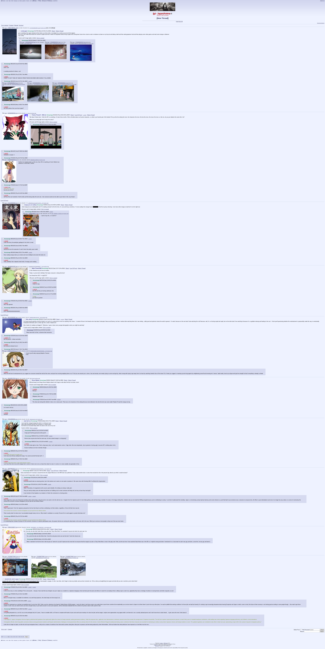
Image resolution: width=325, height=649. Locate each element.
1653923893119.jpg (40, 557)
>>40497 (6, 303)
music (27, 0)
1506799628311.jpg (12, 468)
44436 (26, 252)
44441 (25, 74)
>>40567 (6, 372)
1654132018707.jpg (10, 557)
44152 (48, 330)
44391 (54, 394)
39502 (61, 380)
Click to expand (40, 38)
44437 (25, 369)
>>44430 (6, 241)
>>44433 (30, 238)
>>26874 (6, 187)
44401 (25, 587)
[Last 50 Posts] (78, 115)
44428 (25, 405)
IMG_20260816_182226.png (57, 213)
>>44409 (49, 484)
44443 (26, 81)
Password (307, 629)
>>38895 (6, 338)
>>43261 (6, 66)
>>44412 (6, 453)
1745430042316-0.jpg (30, 42)
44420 (49, 539)
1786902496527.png (33, 213)
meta (20, 0)
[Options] (322, 0)
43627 (54, 124)
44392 (54, 399)
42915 (49, 31)
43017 (40, 579)
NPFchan (165, 643)
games (24, 0)
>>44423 (50, 436)
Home (3, 0)
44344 (54, 294)
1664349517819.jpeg (13, 378)
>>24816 (26, 486)
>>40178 (34, 289)
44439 (25, 258)
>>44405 (34, 587)
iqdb (31, 43)
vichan (161, 643)
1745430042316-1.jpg (55, 42)
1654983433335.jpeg (13, 266)
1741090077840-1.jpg (41, 556)
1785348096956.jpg (12, 419)
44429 (25, 410)
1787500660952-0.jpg (12, 83)
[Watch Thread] (59, 31)
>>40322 (6, 153)
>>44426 (50, 441)
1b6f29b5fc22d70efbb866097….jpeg (36, 266)
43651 (25, 63)
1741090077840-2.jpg (70, 556)
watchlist (55, 0)
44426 (25, 459)
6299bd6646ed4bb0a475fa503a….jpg (38, 468)
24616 (44, 470)
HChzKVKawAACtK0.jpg (66, 84)
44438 (25, 307)
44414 (25, 609)
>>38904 (6, 344)
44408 (45, 484)
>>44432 (51, 211)
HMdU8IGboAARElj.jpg (34, 159)
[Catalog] (11, 25)
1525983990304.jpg (12, 113)
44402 (25, 594)
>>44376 (6, 589)
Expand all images (320, 23)
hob (12, 0)
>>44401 (6, 596)
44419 (49, 533)
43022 (58, 204)
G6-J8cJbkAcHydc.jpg (38, 84)
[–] (18, 31)
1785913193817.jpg (12, 527)
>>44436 (6, 260)
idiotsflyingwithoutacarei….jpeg (36, 317)
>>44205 (34, 389)
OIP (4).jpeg (32, 378)
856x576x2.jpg (56, 43)
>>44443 (6, 107)
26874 (68, 115)
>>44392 (6, 413)
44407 (45, 477)
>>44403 (26, 480)
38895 (54, 319)
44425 (25, 516)
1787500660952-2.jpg (63, 83)
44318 (26, 349)
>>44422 (26, 444)
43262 (43, 40)
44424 (25, 451)
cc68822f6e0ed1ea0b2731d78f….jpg (35, 203)
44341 (54, 280)
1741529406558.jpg (12, 203)
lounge (15, 0)
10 (23, 636)
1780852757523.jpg (12, 351)
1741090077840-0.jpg (13, 556)
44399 (53, 421)
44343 (54, 287)
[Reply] (53, 31)
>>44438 (30, 300)
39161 (63, 268)
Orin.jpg (29, 113)
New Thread (162, 18)
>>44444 (30, 81)
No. (47, 31)
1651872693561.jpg (69, 557)
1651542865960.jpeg (13, 317)
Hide (177, 21)
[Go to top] (4, 629)
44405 (25, 600)
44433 (26, 245)
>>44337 (34, 282)
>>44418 (29, 496)
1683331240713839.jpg (83, 43)
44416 (25, 615)
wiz (7, 0)
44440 (25, 193)
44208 (54, 387)
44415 (46, 430)
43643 (25, 151)
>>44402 (30, 587)
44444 (26, 104)
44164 (26, 335)
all (30, 0)
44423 (46, 441)
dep (9, 0)
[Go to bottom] (4, 25)
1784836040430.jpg (12, 159)
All (2, 636)
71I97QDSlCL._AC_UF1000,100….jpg (38, 527)
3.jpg (25, 43)
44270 (25, 342)
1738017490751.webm (13, 28)
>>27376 (6, 195)
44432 (26, 238)
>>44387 (84, 115)
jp (18, 0)
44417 (48, 529)
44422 (46, 436)
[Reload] (16, 25)
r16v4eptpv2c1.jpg (33, 419)
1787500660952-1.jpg (37, 83)
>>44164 (62, 319)
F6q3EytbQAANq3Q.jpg (16, 84)
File (303, 629)
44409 (25, 496)
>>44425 (34, 496)
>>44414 (29, 600)
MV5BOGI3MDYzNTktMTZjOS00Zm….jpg (38, 351)
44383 (25, 158)
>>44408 (6, 498)
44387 (25, 185)
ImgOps (28, 43)
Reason (302, 631)
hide (6, 27)
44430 (47, 211)
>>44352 (6, 310)
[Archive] (21, 25)
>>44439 (30, 252)
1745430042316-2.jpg (80, 42)
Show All (180, 21)
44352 (25, 300)
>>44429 (59, 399)
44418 (26, 504)
